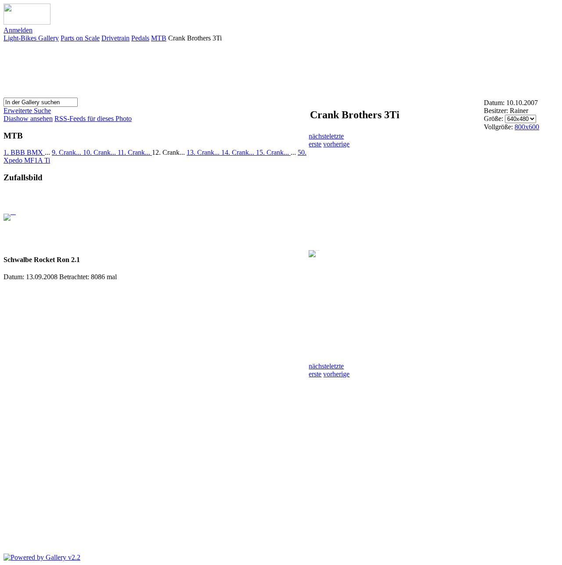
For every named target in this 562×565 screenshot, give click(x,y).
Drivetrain (115, 38)
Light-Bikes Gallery (31, 38)
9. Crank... (67, 152)
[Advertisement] (398, 69)
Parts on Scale (80, 38)
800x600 (527, 127)
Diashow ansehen (28, 118)
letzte (336, 136)
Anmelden (18, 30)
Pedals (140, 38)
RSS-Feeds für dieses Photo (93, 118)
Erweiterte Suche (27, 110)
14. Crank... (238, 152)
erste (315, 144)
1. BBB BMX (24, 152)
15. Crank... (273, 152)
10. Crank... (100, 152)
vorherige (336, 144)
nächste (319, 136)
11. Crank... (135, 152)
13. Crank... (204, 152)
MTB (158, 38)
